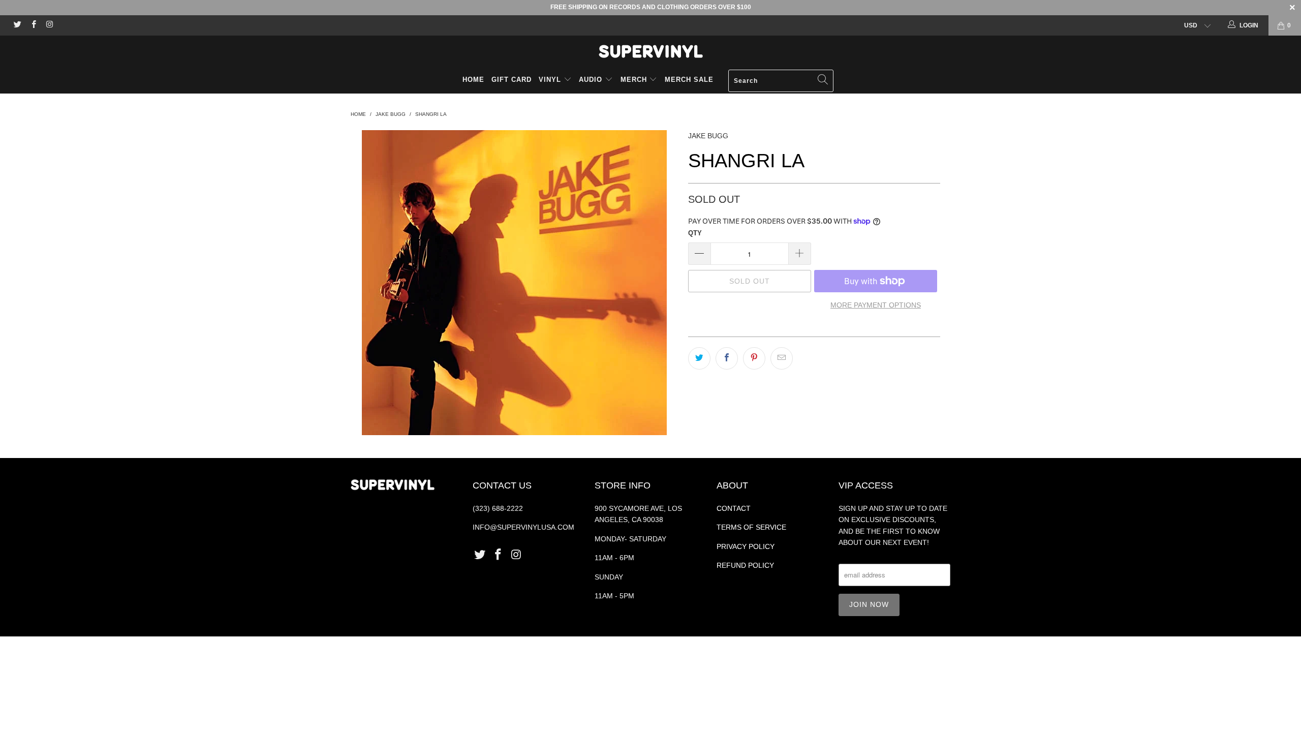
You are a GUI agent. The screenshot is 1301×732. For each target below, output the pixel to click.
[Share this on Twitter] (699, 358)
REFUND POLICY (745, 565)
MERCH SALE (689, 79)
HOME (473, 79)
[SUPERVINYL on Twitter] (17, 25)
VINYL (551, 79)
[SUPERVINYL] (650, 51)
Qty (695, 233)
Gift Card (511, 79)
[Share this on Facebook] (727, 358)
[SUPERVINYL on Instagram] (49, 25)
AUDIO (592, 79)
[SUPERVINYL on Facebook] (32, 25)
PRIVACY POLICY (746, 546)
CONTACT (734, 508)
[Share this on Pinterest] (754, 358)
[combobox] (780, 81)
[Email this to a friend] (781, 358)
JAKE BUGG (708, 136)
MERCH (634, 79)
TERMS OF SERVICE (751, 527)
